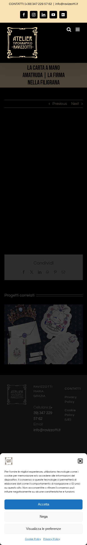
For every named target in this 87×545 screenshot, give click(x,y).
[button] (80, 461)
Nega (44, 516)
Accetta (43, 504)
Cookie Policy (33, 539)
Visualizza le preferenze (43, 529)
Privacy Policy (51, 539)
